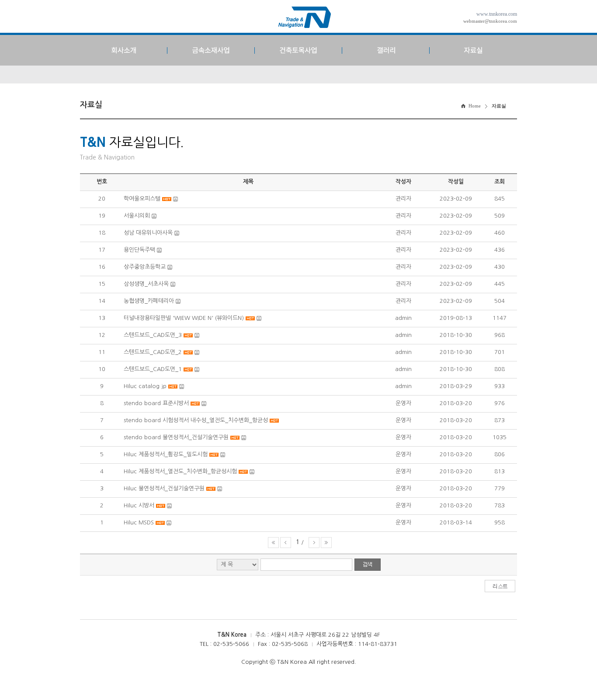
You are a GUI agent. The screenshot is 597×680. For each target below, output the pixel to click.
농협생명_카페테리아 (149, 301)
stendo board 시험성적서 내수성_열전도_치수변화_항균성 (196, 420)
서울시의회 (137, 216)
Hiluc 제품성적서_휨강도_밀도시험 (166, 454)
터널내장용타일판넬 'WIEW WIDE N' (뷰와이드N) (184, 318)
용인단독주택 (139, 250)
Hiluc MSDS (140, 522)
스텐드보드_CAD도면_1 (153, 369)
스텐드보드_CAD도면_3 (153, 335)
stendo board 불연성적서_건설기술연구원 (176, 437)
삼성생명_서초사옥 (146, 284)
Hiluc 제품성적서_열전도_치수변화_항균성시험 (180, 471)
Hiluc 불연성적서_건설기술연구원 (164, 488)
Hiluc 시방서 (139, 505)
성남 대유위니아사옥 (148, 233)
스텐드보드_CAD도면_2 (153, 352)
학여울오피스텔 (142, 198)
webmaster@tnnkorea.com (490, 21)
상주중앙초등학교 (145, 267)
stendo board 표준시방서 (156, 403)
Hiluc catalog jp (145, 386)
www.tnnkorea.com (496, 14)
